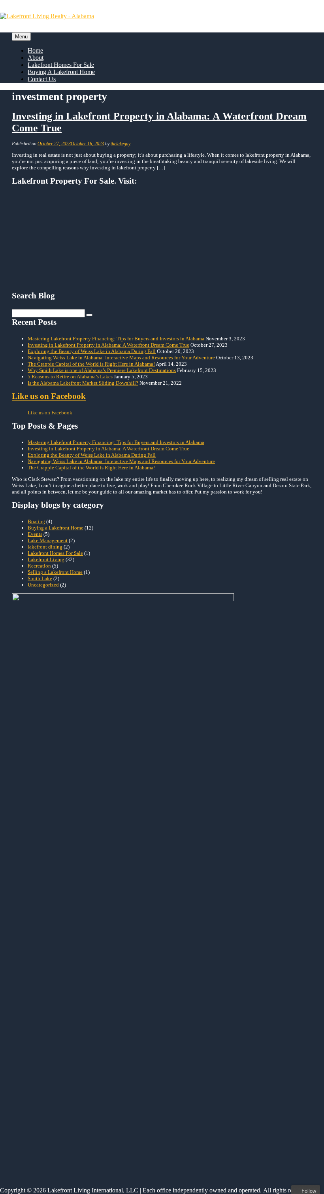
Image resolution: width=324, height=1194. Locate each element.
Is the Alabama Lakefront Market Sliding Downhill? (83, 880)
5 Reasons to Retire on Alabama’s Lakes (70, 874)
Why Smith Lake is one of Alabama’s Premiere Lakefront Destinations (102, 867)
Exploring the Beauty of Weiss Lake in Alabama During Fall (92, 848)
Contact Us (42, 79)
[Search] (89, 812)
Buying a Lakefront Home (55, 1025)
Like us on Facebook (49, 893)
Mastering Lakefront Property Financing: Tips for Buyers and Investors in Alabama (116, 836)
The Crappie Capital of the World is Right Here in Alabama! (91, 861)
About (35, 57)
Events (35, 1031)
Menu (21, 37)
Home (35, 50)
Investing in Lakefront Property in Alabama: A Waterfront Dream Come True (108, 842)
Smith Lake (40, 1075)
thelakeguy (120, 143)
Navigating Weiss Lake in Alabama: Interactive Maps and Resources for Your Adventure (121, 855)
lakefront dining (45, 1044)
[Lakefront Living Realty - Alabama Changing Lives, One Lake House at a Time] (47, 16)
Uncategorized (43, 1082)
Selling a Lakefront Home (55, 1069)
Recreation (39, 1063)
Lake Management (48, 1037)
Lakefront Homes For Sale (61, 64)
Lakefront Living (46, 1056)
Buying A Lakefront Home (61, 71)
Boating (36, 1018)
